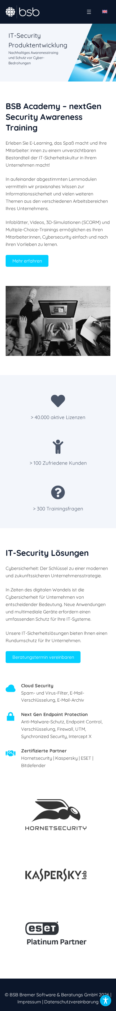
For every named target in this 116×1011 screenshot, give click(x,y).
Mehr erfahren (27, 261)
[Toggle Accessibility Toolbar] (105, 1000)
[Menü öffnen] (89, 11)
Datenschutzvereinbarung (71, 1002)
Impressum (29, 1002)
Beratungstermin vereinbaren (43, 657)
